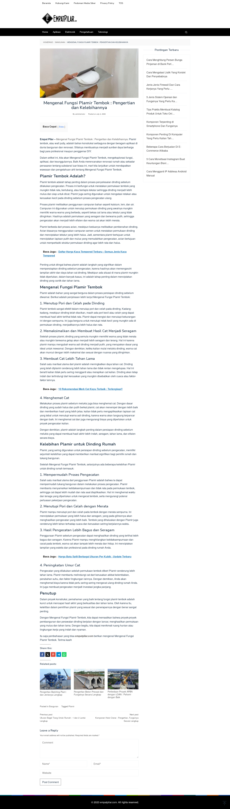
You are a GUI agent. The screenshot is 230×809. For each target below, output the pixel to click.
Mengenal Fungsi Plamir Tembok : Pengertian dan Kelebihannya (92, 139)
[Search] (186, 32)
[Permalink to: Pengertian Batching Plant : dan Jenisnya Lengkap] (55, 679)
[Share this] (42, 654)
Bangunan (53, 706)
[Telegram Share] (58, 654)
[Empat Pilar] (59, 18)
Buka (61, 126)
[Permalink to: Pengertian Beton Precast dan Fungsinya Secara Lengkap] (89, 679)
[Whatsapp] (64, 654)
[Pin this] (53, 654)
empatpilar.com (84, 636)
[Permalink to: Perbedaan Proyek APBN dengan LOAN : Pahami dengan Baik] (123, 679)
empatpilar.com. (109, 802)
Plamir (71, 706)
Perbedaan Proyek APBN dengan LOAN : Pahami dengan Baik (120, 694)
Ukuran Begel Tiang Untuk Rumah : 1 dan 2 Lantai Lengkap (62, 718)
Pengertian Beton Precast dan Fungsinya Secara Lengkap (89, 693)
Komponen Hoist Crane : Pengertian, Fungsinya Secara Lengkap (116, 718)
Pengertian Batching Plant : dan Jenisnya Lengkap (53, 693)
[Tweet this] (47, 654)
